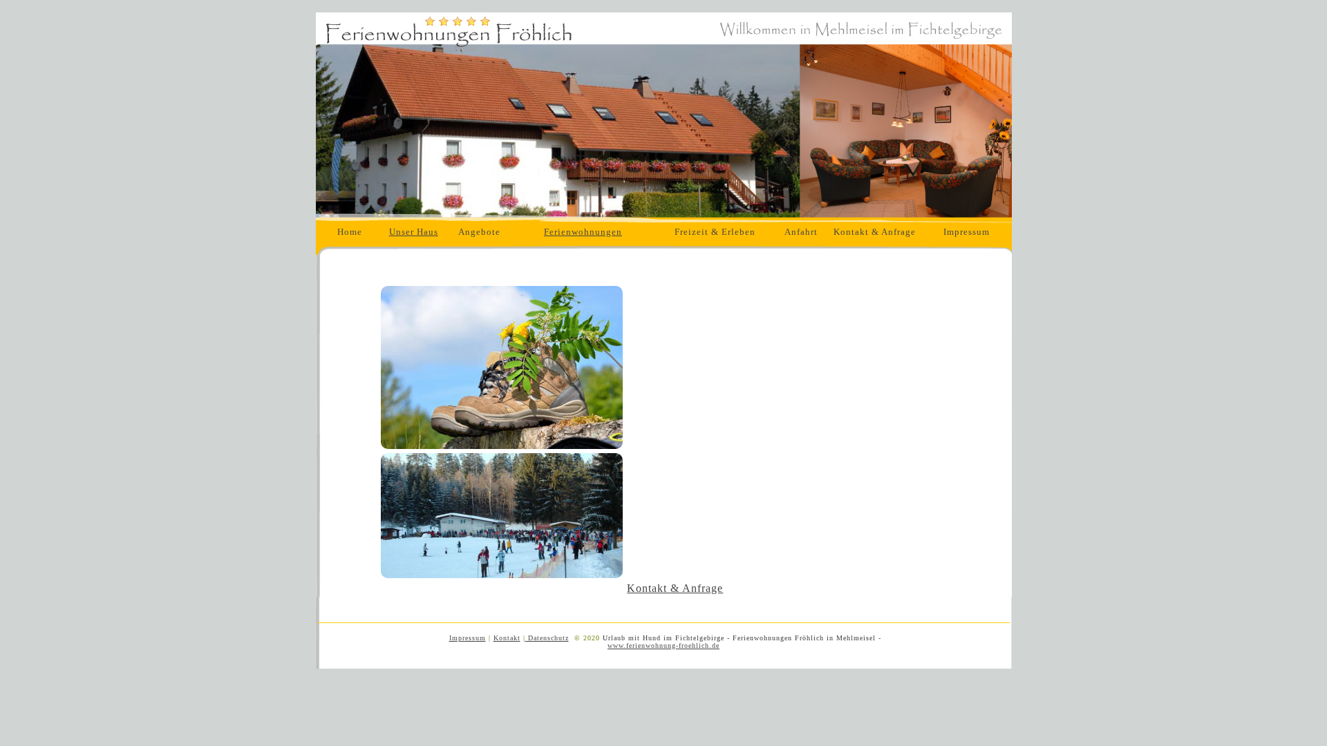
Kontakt (506, 638)
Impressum (966, 232)
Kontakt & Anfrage (875, 232)
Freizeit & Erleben (715, 232)
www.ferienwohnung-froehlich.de (663, 645)
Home (349, 232)
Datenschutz (547, 638)
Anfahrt (801, 232)
